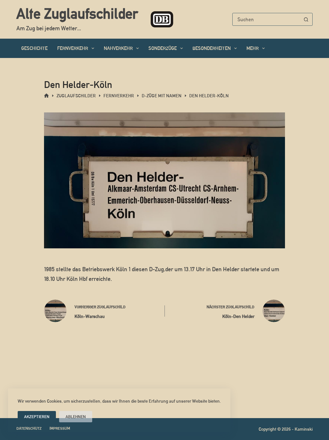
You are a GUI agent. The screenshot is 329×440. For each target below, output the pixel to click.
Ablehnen (76, 416)
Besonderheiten (211, 48)
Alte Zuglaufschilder (77, 13)
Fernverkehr (72, 48)
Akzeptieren (36, 416)
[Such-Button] (306, 19)
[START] (46, 95)
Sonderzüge (162, 48)
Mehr (252, 48)
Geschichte (34, 48)
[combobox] (266, 19)
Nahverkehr (118, 48)
